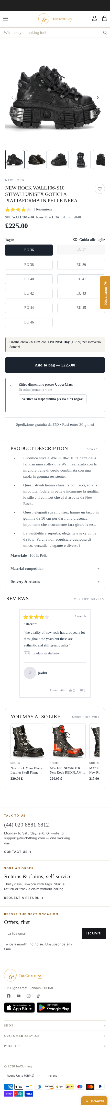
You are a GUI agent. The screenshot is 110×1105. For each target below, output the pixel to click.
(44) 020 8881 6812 (26, 824)
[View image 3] (59, 159)
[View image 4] (81, 159)
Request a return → (24, 898)
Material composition (26, 569)
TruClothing (24, 1066)
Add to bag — (55, 365)
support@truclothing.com (24, 838)
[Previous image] (12, 97)
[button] (55, 97)
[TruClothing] (55, 18)
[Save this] (100, 189)
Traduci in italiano (45, 653)
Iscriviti (94, 933)
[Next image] (97, 97)
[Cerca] (105, 32)
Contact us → (18, 852)
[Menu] (5, 18)
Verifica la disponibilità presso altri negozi (52, 399)
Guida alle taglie (92, 240)
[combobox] (55, 32)
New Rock (15, 180)
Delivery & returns (25, 582)
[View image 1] (15, 159)
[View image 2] (37, 159)
